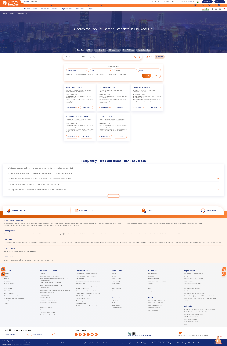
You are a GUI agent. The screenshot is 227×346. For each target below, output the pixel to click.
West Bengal (198, 223)
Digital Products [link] (67, 9)
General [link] (26, 5)
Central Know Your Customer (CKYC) (86, 291)
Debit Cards (126, 234)
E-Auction (151, 276)
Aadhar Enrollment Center (83, 74)
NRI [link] (39, 5)
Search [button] (145, 75)
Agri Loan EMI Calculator (120, 242)
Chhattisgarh (45, 223)
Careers (6, 303)
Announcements (116, 291)
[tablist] (113, 239)
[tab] (113, 220)
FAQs (22, 260)
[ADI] (3, 274)
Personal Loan (8, 234)
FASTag (162, 234)
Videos (34, 260)
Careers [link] (222, 5)
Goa (51, 223)
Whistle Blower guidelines (191, 316)
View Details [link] (86, 107)
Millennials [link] (33, 5)
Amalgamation (8, 288)
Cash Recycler (100, 50)
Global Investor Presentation (48, 315)
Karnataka (85, 223)
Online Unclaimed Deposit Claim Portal (195, 286)
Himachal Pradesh (69, 223)
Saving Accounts (50, 234)
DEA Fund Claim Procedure (84, 296)
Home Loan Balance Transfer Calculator (210, 242)
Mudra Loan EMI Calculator (190, 242)
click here (118, 343)
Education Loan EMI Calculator (90, 242)
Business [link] (34, 1)
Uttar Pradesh (182, 223)
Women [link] (65, 5)
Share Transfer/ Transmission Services (51, 285)
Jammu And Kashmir (61, 225)
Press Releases (116, 288)
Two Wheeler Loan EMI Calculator (156, 242)
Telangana (169, 223)
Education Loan (25, 234)
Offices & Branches (9, 291)
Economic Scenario (153, 278)
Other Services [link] (80, 9)
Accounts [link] (27, 9)
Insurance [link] (55, 9)
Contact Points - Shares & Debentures (50, 282)
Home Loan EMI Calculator (29, 242)
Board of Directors (9, 283)
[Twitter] (88, 334)
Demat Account (68, 234)
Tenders (150, 283)
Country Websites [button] (37, 334)
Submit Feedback (81, 303)
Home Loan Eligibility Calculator (137, 242)
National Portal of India (190, 319)
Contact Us (7, 260)
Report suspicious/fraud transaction (86, 276)
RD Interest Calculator (106, 242)
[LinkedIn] (84, 334)
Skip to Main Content (157, 1)
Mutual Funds (77, 234)
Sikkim (156, 223)
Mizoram (127, 223)
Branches (11, 13)
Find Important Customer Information (86, 273)
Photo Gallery (116, 281)
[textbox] (98, 57)
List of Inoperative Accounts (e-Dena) (194, 291)
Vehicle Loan (40, 234)
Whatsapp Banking (144, 234)
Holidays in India (80, 283)
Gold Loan (33, 234)
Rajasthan (150, 223)
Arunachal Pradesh (19, 223)
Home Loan (16, 234)
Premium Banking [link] (47, 5)
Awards (114, 273)
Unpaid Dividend (44, 287)
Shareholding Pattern (46, 307)
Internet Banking (8, 251)
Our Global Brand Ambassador (12, 286)
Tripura (175, 223)
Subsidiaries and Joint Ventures (13, 296)
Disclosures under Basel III (47, 312)
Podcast (114, 286)
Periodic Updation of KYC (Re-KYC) (194, 278)
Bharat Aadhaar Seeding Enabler (193, 314)
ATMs (89, 50)
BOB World (40, 260)
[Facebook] (76, 334)
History (6, 276)
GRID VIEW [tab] (160, 56)
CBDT (132, 74)
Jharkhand (79, 223)
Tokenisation (32, 251)
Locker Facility (112, 74)
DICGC (149, 335)
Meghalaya (121, 223)
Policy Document (44, 310)
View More (112, 196)
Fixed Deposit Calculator (155, 305)
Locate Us (28, 260)
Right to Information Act (82, 288)
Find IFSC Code (128, 50)
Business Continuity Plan (83, 298)
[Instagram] (80, 334)
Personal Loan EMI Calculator (12, 242)
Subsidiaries (207, 1)
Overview (6, 273)
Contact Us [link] (213, 5)
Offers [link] (90, 9)
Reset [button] (155, 75)
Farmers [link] (93, 5)
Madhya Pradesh (99, 223)
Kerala (91, 223)
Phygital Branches (144, 50)
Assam (28, 223)
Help (185, 324)
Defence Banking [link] (84, 5)
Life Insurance (96, 234)
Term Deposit (59, 234)
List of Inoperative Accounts (192, 288)
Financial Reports (45, 297)
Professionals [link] (57, 5)
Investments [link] (45, 9)
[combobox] (223, 269)
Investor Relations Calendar (48, 305)
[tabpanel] (113, 224)
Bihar (32, 223)
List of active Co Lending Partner (193, 273)
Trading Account (86, 234)
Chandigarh (37, 223)
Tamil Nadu (162, 223)
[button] (212, 9)
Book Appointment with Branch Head (86, 306)
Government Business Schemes (174, 234)
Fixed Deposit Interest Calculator (47, 242)
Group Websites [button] (10, 334)
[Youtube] (92, 334)
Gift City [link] (99, 5)
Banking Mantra (15, 260)
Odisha (140, 223)
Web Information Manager (191, 321)
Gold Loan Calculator (154, 307)
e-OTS (186, 276)
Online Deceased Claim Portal (192, 283)
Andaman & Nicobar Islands (12, 225)
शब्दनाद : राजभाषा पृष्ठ (153, 291)
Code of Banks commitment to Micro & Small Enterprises (200, 311)
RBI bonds (123, 74)
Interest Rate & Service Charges (157, 281)
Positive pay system (81, 301)
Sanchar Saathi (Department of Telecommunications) (199, 296)
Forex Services (99, 74)
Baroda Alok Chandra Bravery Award (14, 298)
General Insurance (106, 234)
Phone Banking (154, 234)
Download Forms (48, 260)
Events (114, 276)
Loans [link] (36, 9)
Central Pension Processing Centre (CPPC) (88, 286)
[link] (205, 9)
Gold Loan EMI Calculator (174, 242)
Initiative (6, 278)
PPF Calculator (61, 242)
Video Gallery (116, 283)
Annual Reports (44, 295)
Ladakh (70, 225)
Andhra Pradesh (8, 223)
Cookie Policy (5, 341)
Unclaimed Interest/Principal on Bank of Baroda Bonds (55, 290)
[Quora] (96, 334)
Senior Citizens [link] (73, 5)
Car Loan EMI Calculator (73, 242)
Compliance (7, 281)
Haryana (61, 223)
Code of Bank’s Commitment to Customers (88, 293)
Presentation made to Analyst (48, 300)
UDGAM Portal (188, 281)
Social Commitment (9, 293)
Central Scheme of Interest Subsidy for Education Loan (199, 309)
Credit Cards (134, 234)
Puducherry (76, 225)
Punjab (145, 223)
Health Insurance (117, 234)
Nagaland (134, 223)
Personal (5, 13)
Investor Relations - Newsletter (48, 302)
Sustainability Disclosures (47, 292)
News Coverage (116, 278)
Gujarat (56, 223)
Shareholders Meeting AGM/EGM (49, 276)
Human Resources (9, 301)
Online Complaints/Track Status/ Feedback (88, 281)
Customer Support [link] (201, 5)
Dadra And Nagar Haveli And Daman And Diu (33, 225)
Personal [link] (26, 1)
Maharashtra (20, 13)
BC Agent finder (114, 50)
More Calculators (153, 310)
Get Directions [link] (71, 107)
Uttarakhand (190, 223)
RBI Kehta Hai (80, 278)
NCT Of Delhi (50, 225)
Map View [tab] (151, 56)
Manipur (115, 223)
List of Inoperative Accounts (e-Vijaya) (194, 293)
